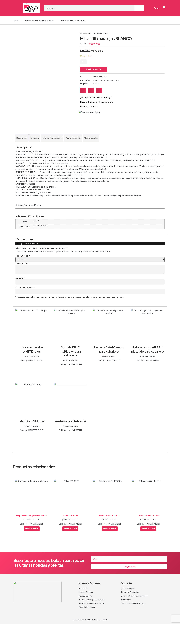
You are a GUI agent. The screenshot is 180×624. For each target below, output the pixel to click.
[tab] (22, 138)
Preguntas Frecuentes (130, 592)
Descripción (21, 138)
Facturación (126, 599)
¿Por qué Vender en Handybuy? (134, 596)
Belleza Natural (31, 20)
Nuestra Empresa (86, 592)
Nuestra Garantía (85, 596)
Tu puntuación (22, 256)
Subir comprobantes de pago (133, 603)
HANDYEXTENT (101, 33)
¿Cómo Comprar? (128, 588)
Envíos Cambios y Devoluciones (92, 599)
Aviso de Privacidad (87, 607)
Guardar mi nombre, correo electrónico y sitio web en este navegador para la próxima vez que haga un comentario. (71, 297)
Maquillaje (43, 20)
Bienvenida (83, 588)
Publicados (97, 84)
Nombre (20, 278)
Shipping (35, 138)
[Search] (139, 8)
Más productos (91, 138)
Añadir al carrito (93, 69)
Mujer (51, 20)
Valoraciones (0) (73, 138)
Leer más (147, 363)
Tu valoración (22, 263)
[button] (83, 90)
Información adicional (52, 138)
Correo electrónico (25, 287)
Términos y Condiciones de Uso (92, 603)
